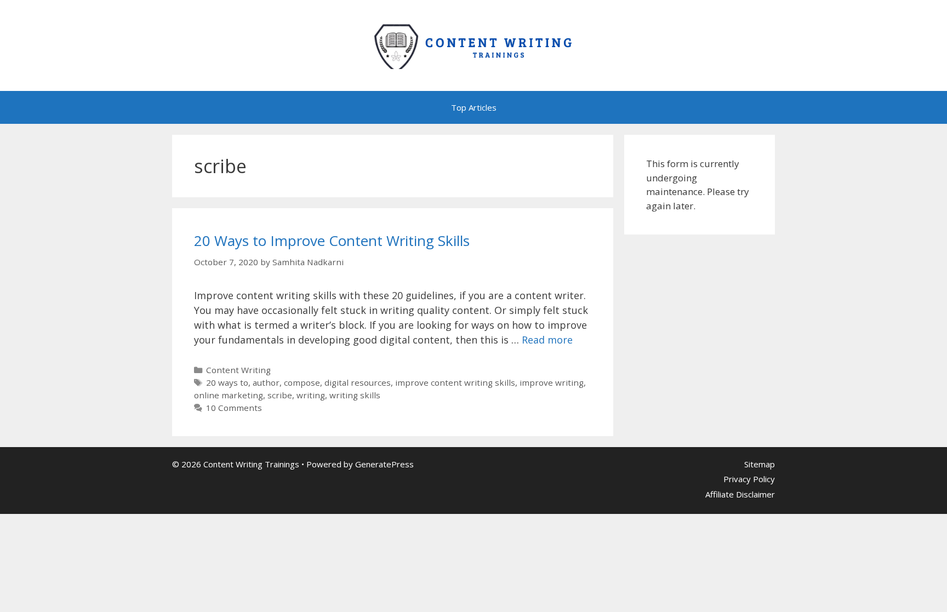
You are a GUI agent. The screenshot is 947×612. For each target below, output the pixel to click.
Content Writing (238, 369)
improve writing (552, 382)
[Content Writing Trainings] (473, 44)
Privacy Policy (749, 478)
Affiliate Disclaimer (740, 494)
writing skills (354, 395)
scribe (279, 395)
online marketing (228, 395)
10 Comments (234, 407)
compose (302, 382)
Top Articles (474, 107)
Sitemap (759, 464)
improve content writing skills (455, 382)
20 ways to (227, 382)
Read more (547, 339)
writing (310, 395)
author (266, 382)
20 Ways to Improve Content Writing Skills (332, 240)
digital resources (357, 382)
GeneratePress (384, 464)
